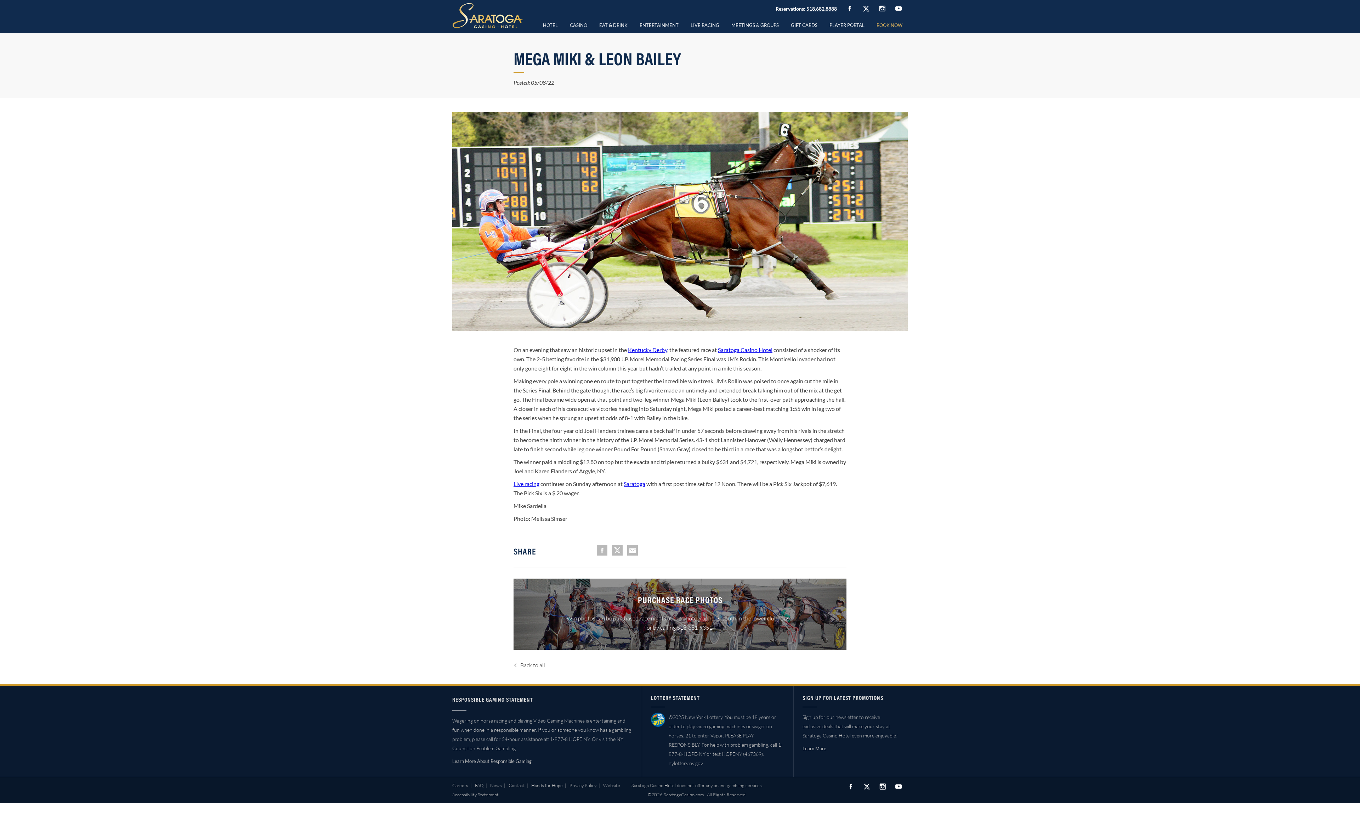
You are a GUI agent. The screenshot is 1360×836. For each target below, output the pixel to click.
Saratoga (634, 483)
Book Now (889, 25)
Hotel (550, 25)
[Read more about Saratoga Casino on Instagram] (882, 8)
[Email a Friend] (632, 550)
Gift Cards (804, 25)
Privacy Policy (583, 785)
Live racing (526, 483)
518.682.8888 (821, 9)
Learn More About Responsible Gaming (492, 761)
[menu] (579, 24)
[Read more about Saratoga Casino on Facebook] (849, 8)
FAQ (479, 785)
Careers (460, 785)
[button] (579, 24)
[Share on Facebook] (602, 550)
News (496, 785)
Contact (517, 785)
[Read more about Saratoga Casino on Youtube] (898, 8)
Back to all (532, 665)
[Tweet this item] (617, 550)
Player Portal (847, 25)
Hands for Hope (547, 785)
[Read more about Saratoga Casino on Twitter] (866, 8)
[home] (487, 15)
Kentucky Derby (647, 349)
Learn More (814, 748)
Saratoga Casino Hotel (745, 349)
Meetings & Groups (755, 25)
